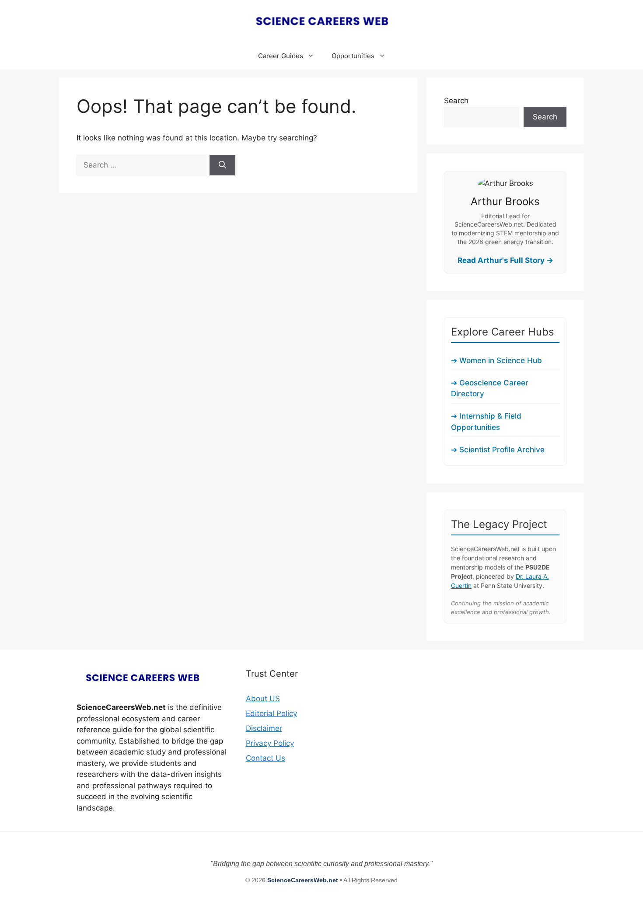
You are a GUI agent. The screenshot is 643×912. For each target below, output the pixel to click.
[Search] (222, 165)
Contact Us (265, 758)
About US (263, 698)
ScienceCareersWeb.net (303, 880)
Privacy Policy (270, 743)
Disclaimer (264, 728)
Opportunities (353, 56)
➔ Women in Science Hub (496, 360)
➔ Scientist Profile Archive (498, 449)
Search (456, 100)
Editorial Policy (271, 713)
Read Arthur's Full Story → (505, 260)
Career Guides (280, 56)
